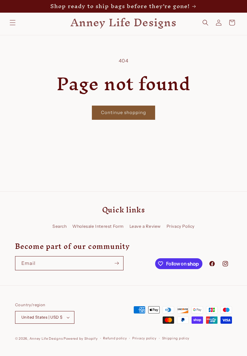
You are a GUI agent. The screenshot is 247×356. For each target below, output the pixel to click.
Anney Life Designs (46, 338)
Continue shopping (123, 112)
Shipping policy (176, 338)
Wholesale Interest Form (98, 226)
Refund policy (115, 338)
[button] (12, 22)
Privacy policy (144, 338)
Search (59, 226)
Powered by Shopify (81, 338)
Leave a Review (145, 226)
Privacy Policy (181, 226)
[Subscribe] (116, 263)
